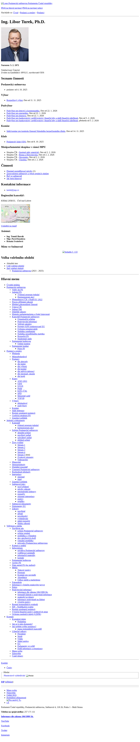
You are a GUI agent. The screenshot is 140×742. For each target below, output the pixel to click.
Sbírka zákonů (24, 523)
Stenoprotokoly (18, 464)
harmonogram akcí (26, 428)
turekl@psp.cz (13, 190)
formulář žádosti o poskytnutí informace (35, 594)
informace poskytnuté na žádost (31, 599)
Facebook (5, 726)
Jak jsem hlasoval (14, 178)
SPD (20, 393)
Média (15, 567)
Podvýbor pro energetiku (17, 113)
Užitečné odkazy (19, 631)
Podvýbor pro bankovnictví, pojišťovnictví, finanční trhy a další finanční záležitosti (42, 118)
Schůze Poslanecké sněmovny (25, 430)
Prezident (22, 634)
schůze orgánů (24, 533)
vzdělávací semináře (26, 553)
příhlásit (9, 682)
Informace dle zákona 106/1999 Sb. (17, 716)
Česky (9, 667)
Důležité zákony (19, 312)
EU (19, 644)
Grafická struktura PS (21, 415)
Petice (14, 587)
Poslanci (40, 12)
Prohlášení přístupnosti (16, 697)
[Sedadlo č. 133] (70, 252)
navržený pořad (24, 435)
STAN (20, 386)
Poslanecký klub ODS (16, 142)
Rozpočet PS (23, 336)
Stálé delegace (18, 410)
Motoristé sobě (24, 396)
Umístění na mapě (9, 226)
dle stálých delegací (26, 371)
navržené (21, 511)
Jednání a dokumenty (16, 420)
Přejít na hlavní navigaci (11, 8)
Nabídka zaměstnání (26, 331)
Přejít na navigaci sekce (32, 8)
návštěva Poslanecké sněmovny (31, 550)
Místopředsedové (19, 356)
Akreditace (22, 577)
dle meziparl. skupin (26, 374)
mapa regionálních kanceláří (30, 629)
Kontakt (10, 617)
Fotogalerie (17, 582)
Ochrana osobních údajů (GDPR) (26, 614)
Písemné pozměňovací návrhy (19, 171)
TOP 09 (21, 398)
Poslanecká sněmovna (21, 271)
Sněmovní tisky (18, 484)
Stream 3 (21, 450)
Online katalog (24, 344)
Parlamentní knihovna (21, 341)
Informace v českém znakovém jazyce (28, 585)
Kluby (15, 379)
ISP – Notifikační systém (22, 607)
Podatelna (22, 621)
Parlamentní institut (20, 346)
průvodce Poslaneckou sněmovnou (33, 543)
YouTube (5, 721)
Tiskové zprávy (24, 570)
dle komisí (22, 369)
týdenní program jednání (28, 425)
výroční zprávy (24, 602)
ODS (20, 383)
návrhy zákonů (24, 489)
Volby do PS (17, 290)
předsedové (22, 403)
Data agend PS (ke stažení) (23, 565)
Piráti (20, 388)
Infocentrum (17, 548)
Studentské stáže (25, 339)
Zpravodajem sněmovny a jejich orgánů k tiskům (28, 173)
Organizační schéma (26, 319)
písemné (21, 477)
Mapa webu (17, 651)
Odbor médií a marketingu (29, 580)
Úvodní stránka (13, 285)
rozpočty (21, 494)
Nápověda (16, 653)
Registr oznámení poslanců (23, 413)
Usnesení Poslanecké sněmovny (26, 469)
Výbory (15, 401)
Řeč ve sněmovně (14, 176)
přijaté (20, 513)
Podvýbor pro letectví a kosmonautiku (23, 111)
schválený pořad (25, 437)
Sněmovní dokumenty (21, 504)
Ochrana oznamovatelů (27, 329)
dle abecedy (23, 361)
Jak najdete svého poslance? (24, 626)
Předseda (16, 353)
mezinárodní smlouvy (27, 491)
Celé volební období (15, 266)
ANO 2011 (22, 381)
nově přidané (23, 486)
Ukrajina (23, 160)
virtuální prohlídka (25, 540)
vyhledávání (23, 518)
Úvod (15, 12)
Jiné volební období (15, 268)
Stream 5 (21, 455)
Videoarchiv (23, 460)
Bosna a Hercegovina (28, 155)
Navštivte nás (18, 528)
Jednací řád (17, 309)
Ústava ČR (17, 307)
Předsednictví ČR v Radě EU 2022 (27, 299)
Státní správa (23, 641)
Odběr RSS (12, 695)
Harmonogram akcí (26, 297)
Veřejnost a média (14, 526)
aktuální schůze (24, 433)
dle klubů (22, 364)
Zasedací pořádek (19, 418)
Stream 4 (21, 452)
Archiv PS (16, 563)
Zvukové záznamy (25, 457)
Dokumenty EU (19, 506)
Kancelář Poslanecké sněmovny (26, 317)
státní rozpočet (24, 521)
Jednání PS (17, 292)
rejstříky (21, 501)
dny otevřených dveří (27, 538)
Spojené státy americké (29, 152)
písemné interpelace (26, 496)
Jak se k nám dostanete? (22, 624)
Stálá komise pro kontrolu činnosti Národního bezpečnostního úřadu (36, 131)
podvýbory (22, 406)
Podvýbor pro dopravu (16, 115)
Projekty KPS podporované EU (31, 326)
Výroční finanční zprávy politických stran (30, 612)
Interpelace (16, 474)
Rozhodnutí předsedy (21, 472)
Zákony (15, 509)
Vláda (20, 639)
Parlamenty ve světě (26, 646)
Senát (20, 636)
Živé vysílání (17, 442)
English (4, 663)
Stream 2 (21, 447)
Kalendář (16, 423)
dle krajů (21, 376)
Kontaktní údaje (19, 619)
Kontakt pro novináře (27, 575)
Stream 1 (21, 445)
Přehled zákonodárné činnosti (24, 304)
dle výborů (22, 366)
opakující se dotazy (26, 597)
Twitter (4, 730)
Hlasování (16, 462)
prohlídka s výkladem (27, 536)
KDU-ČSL (22, 391)
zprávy (20, 499)
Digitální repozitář (20, 467)
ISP (3, 682)
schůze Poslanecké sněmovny (30, 531)
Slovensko (23, 157)
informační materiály (26, 555)
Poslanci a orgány (27, 12)
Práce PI (21, 348)
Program (21, 572)
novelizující (22, 516)
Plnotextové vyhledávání (14, 675)
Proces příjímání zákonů (22, 302)
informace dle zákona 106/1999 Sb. (33, 592)
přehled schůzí (24, 440)
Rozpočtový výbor (15, 100)
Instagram (5, 735)
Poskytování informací (27, 321)
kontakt (21, 558)
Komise (15, 408)
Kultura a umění (19, 545)
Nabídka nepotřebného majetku (31, 334)
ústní (20, 479)
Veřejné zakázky (25, 324)
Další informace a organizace (30, 648)
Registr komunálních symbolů (25, 604)
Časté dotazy (17, 656)
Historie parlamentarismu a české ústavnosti (31, 314)
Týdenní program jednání (28, 294)
